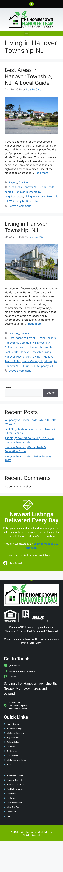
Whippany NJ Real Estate (24, 201)
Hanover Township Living (35, 352)
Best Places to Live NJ (22, 337)
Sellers (25, 333)
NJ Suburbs (27, 366)
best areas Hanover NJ (23, 187)
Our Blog (24, 182)
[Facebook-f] (31, 4)
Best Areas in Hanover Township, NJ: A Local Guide (28, 76)
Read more (41, 172)
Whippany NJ (45, 366)
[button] (26, 33)
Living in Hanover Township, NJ (26, 226)
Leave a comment (20, 205)
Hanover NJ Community (19, 342)
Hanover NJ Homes (25, 347)
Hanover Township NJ (18, 356)
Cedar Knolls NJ (47, 337)
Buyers (13, 182)
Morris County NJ (32, 361)
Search (9, 387)
